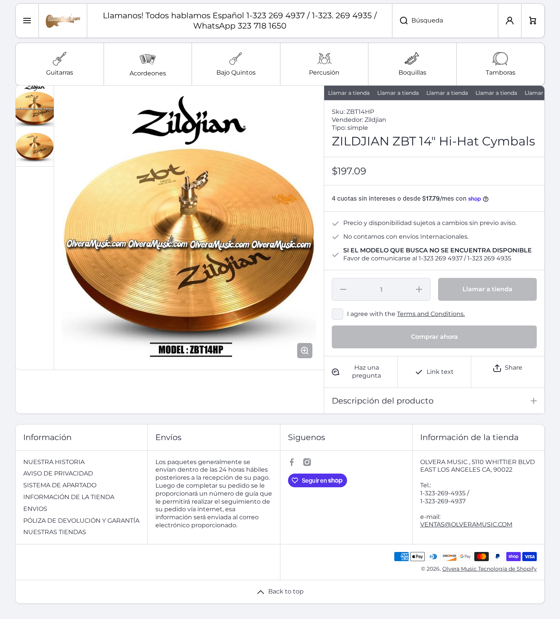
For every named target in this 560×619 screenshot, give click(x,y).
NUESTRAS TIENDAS (54, 532)
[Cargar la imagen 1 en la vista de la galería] (35, 106)
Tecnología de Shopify (507, 568)
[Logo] (63, 21)
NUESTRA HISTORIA (54, 462)
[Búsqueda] (400, 20)
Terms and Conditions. (431, 313)
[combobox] (445, 20)
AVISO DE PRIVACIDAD (58, 473)
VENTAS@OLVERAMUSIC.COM (466, 524)
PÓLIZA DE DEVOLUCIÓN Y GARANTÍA (81, 520)
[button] (507, 368)
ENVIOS (35, 508)
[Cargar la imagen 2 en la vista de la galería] (35, 146)
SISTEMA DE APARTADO (59, 485)
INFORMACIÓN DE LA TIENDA (68, 497)
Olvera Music (460, 568)
